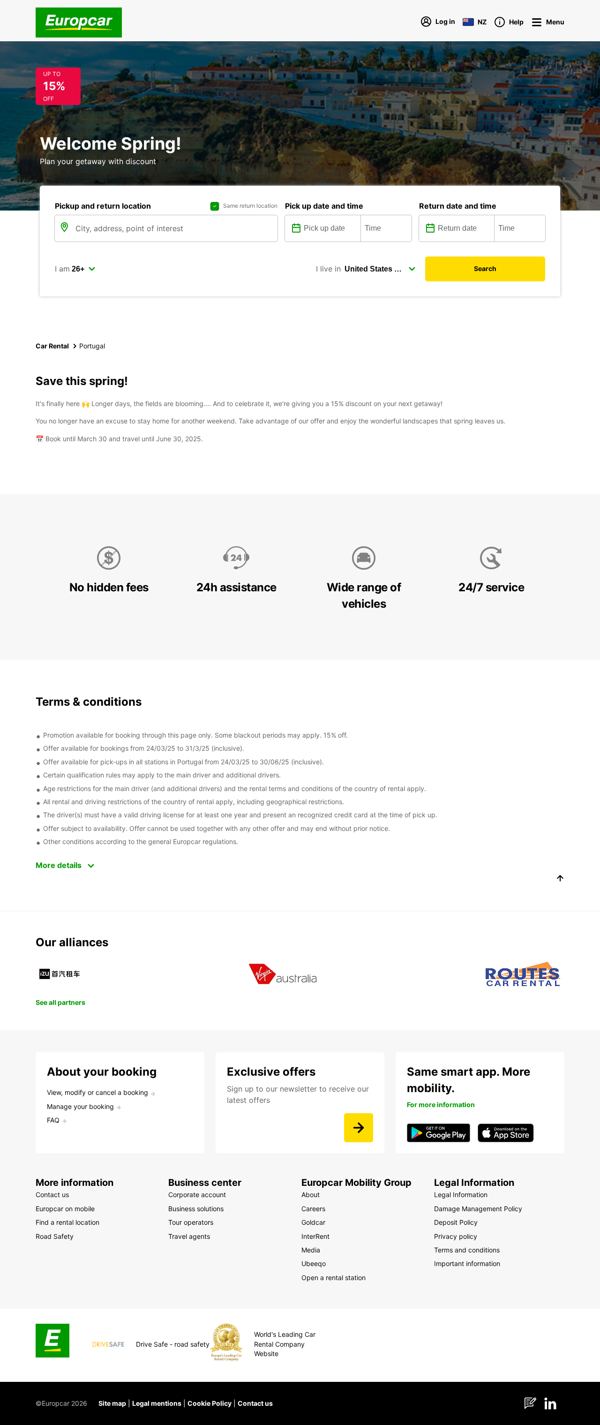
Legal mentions (156, 1403)
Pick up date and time (324, 206)
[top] (560, 879)
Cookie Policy (210, 1403)
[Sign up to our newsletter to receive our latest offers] (358, 1127)
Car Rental (52, 346)
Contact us (255, 1403)
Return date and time (457, 206)
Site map (112, 1403)
